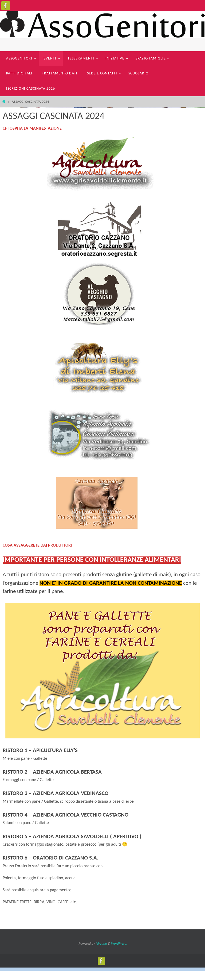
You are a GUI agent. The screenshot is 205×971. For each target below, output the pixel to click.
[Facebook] (5, 5)
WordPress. (119, 943)
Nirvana (101, 943)
